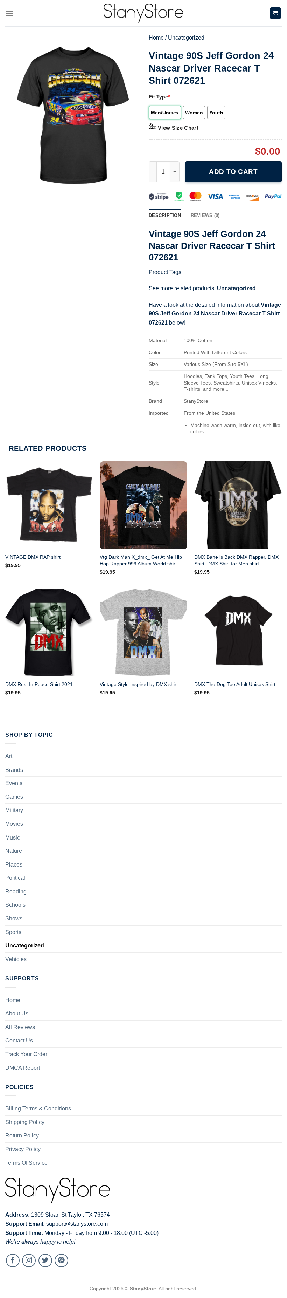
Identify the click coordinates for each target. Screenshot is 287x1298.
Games (14, 797)
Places (13, 865)
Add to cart (233, 171)
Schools (15, 905)
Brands (14, 770)
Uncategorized (186, 38)
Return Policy (22, 1136)
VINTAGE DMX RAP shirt (33, 557)
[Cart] (275, 13)
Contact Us (19, 1041)
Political (15, 878)
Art (8, 756)
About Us (16, 1014)
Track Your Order (26, 1054)
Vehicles (16, 959)
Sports (13, 932)
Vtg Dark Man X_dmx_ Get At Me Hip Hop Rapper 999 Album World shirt (141, 560)
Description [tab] (165, 215)
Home (156, 38)
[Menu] (9, 13)
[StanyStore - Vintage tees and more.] (143, 13)
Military (14, 810)
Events (13, 783)
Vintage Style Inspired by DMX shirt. (139, 684)
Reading (16, 892)
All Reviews (20, 1027)
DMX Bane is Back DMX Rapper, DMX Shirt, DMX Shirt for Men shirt (236, 560)
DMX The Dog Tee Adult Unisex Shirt (234, 684)
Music (12, 838)
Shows (13, 919)
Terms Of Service (26, 1163)
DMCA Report (22, 1068)
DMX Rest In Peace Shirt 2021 (39, 684)
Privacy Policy (23, 1149)
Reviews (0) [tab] (205, 215)
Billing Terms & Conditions (38, 1109)
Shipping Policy (24, 1122)
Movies (14, 824)
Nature (13, 851)
